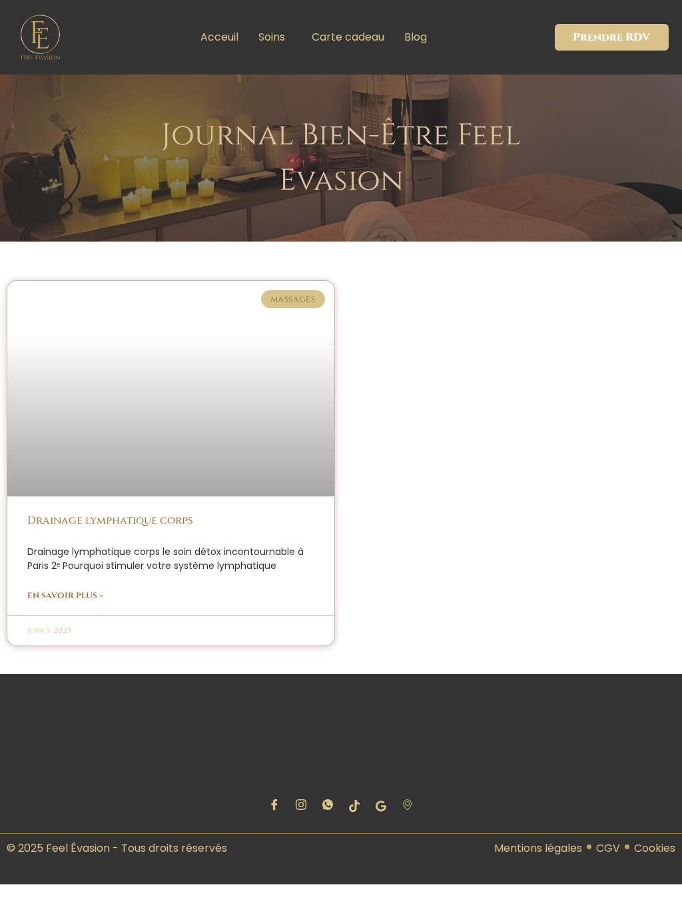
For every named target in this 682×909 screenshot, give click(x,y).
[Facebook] (274, 807)
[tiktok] (354, 807)
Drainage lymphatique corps (110, 520)
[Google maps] (408, 807)
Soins (271, 37)
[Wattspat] (328, 807)
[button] (275, 37)
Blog (415, 37)
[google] (381, 807)
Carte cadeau (348, 37)
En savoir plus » (65, 595)
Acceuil (219, 37)
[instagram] (301, 807)
